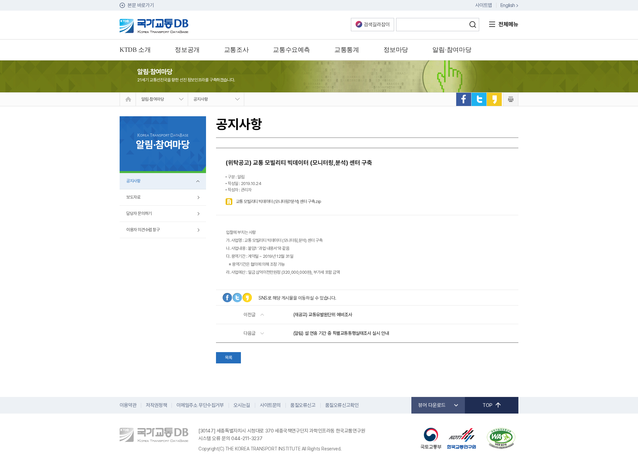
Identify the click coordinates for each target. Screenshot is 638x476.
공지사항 (200, 99)
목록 (228, 357)
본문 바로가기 (141, 5)
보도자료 (133, 197)
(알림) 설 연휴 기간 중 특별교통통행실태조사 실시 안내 (341, 333)
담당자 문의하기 (139, 213)
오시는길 (242, 405)
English (507, 5)
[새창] (463, 99)
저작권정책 (156, 405)
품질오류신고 (303, 405)
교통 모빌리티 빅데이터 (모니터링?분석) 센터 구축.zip (278, 201)
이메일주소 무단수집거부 (200, 405)
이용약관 (128, 405)
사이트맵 (483, 5)
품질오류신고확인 (342, 405)
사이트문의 (270, 405)
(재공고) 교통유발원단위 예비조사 (322, 314)
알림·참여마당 (152, 99)
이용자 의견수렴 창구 (143, 229)
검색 (472, 24)
